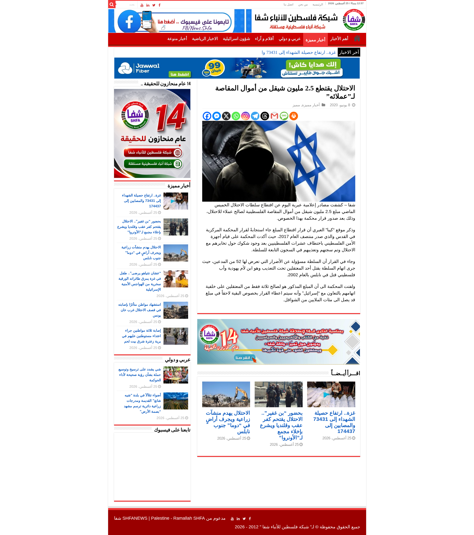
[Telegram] (255, 116)
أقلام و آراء (264, 38)
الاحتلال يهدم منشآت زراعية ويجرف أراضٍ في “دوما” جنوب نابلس (141, 252)
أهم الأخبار (339, 38)
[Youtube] (142, 5)
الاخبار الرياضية (205, 38)
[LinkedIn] (148, 5)
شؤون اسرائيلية (236, 38)
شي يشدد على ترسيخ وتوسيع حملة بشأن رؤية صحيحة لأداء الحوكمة (139, 374)
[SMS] (284, 116)
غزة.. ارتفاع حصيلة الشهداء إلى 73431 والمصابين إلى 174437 (280, 52)
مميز (296, 105)
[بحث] (112, 4)
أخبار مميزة (315, 40)
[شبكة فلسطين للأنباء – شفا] (309, 19)
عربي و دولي (290, 38)
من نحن (303, 4)
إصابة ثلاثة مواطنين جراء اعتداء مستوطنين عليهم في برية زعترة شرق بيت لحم (141, 335)
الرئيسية (318, 4)
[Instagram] (245, 116)
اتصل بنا (288, 4)
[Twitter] (154, 5)
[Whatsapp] (236, 116)
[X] (226, 116)
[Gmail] (274, 116)
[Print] (293, 116)
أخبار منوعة (177, 38)
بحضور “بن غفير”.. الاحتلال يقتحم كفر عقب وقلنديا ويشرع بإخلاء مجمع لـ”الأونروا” (281, 425)
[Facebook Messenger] (216, 116)
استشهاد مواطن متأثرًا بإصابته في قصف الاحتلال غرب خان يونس (139, 309)
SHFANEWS (134, 518)
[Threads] (264, 116)
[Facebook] (159, 5)
